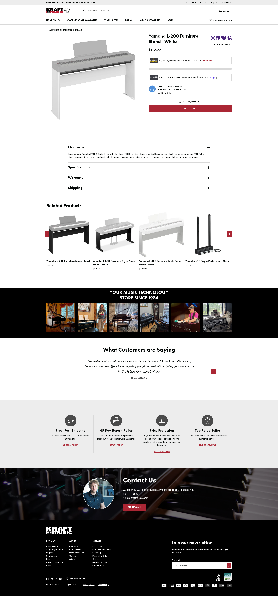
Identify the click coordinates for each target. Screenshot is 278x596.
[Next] (229, 234)
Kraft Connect (75, 549)
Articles (72, 559)
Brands (49, 565)
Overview (76, 147)
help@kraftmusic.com (135, 498)
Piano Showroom (76, 553)
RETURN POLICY (116, 445)
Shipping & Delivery (100, 562)
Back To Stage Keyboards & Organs (65, 30)
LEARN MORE (89, 2)
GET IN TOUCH (134, 507)
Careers (72, 556)
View (84, 252)
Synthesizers (51, 556)
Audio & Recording (54, 562)
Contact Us (97, 546)
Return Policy (98, 565)
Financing (96, 553)
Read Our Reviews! (207, 445)
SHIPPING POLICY (70, 445)
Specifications (79, 167)
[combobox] (151, 10)
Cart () (227, 11)
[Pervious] (47, 234)
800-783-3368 (131, 493)
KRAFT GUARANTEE (162, 451)
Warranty (76, 178)
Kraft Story (73, 546)
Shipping (75, 188)
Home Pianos (52, 546)
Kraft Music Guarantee (101, 549)
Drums (49, 559)
